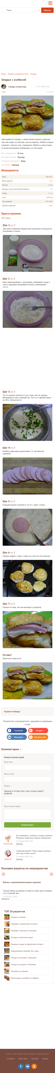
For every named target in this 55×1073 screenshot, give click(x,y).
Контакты (35, 1059)
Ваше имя (8, 762)
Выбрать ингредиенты (37, 10)
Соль (4, 197)
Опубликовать (27, 825)
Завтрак (15, 165)
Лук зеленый (7, 201)
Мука (4, 177)
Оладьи (33, 74)
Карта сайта (23, 1059)
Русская (21, 157)
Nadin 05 (8, 859)
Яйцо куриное (7, 181)
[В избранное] (52, 86)
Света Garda (8, 844)
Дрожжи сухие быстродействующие (15, 189)
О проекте (10, 1059)
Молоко (5, 185)
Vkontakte (18, 737)
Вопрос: (7, 786)
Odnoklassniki (40, 737)
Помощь (45, 1059)
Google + (40, 730)
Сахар (4, 193)
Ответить (19, 844)
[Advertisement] (27, 43)
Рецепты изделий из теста (18, 74)
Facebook (18, 730)
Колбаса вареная (8, 205)
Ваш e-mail (9, 774)
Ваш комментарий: (12, 806)
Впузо (3, 74)
